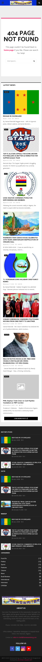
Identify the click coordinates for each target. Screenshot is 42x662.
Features (7, 92)
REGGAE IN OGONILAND (12, 116)
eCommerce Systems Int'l (25, 660)
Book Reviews (5, 576)
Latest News (9, 85)
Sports (6, 129)
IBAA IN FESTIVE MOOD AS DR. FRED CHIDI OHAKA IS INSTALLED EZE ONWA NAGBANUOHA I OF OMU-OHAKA (19, 361)
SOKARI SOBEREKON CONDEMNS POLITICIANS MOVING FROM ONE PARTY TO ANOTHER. (21, 320)
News (6, 173)
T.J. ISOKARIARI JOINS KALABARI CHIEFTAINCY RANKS (20, 280)
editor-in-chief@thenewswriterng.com (24, 637)
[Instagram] (23, 648)
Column (3, 570)
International (5, 579)
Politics (3, 561)
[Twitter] (17, 648)
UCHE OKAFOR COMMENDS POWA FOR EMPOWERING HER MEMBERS (17, 199)
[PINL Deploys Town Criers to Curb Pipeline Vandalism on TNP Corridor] (21, 387)
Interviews (4, 582)
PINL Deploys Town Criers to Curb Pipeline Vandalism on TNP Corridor (18, 401)
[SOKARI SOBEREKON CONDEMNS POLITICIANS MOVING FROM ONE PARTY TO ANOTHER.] (21, 305)
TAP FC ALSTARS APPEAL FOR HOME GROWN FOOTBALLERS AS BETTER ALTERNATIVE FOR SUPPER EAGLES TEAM (20, 156)
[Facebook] (12, 648)
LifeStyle (4, 585)
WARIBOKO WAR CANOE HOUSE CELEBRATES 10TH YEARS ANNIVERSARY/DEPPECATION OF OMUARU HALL (20, 240)
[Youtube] (29, 648)
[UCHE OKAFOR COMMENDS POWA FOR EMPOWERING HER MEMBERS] (21, 184)
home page (9, 50)
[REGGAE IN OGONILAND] (21, 102)
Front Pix (7, 334)
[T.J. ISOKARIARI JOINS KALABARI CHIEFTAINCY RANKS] (21, 265)
